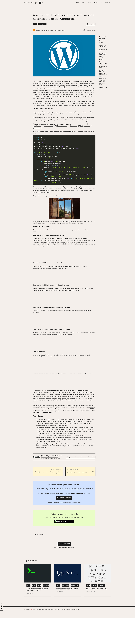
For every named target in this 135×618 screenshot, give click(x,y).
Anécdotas (102, 90)
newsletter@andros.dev (56, 493)
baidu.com (73, 126)
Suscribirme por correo (64, 497)
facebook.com (62, 126)
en (42, 3)
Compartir (92, 24)
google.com (37, 126)
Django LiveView (55, 610)
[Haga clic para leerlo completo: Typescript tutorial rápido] (67, 580)
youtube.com (48, 126)
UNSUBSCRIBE (65, 502)
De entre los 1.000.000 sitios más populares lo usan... (103, 81)
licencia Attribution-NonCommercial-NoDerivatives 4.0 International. (51, 457)
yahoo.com (36, 128)
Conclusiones (103, 87)
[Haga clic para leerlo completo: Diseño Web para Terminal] (97, 580)
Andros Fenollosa (48, 30)
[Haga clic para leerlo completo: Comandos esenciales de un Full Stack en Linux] (37, 580)
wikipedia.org (85, 126)
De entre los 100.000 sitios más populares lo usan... (103, 73)
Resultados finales (102, 41)
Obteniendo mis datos (102, 37)
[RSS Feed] (1, 600)
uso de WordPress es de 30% (80, 101)
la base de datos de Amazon (78, 117)
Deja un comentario (64, 543)
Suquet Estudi (74, 610)
